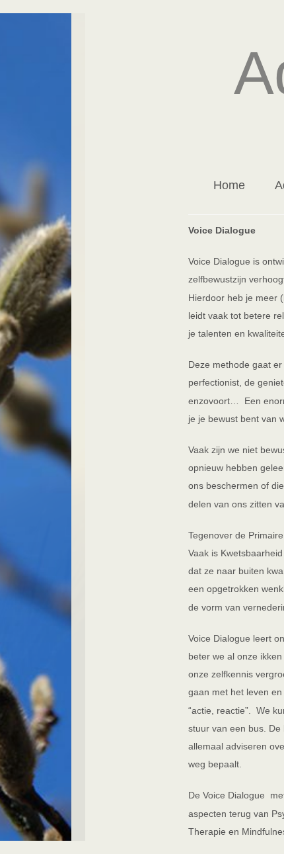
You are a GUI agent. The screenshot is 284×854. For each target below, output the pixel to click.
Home (229, 185)
